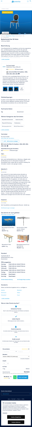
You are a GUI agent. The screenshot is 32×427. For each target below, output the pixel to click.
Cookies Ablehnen (16, 422)
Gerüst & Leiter (19, 119)
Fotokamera (17, 123)
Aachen (3, 290)
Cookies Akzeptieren (16, 417)
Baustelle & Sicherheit (7, 119)
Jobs (9, 399)
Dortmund (3, 292)
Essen (18, 295)
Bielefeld (19, 290)
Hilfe (23, 399)
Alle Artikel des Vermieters (7, 138)
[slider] (11, 69)
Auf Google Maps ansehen (23, 279)
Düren (18, 292)
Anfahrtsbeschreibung (7, 279)
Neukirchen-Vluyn (10, 35)
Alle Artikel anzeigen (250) (7, 214)
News (18, 399)
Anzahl (4, 360)
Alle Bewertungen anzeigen (8, 207)
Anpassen (5, 413)
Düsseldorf (3, 295)
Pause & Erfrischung (7, 123)
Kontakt (14, 399)
